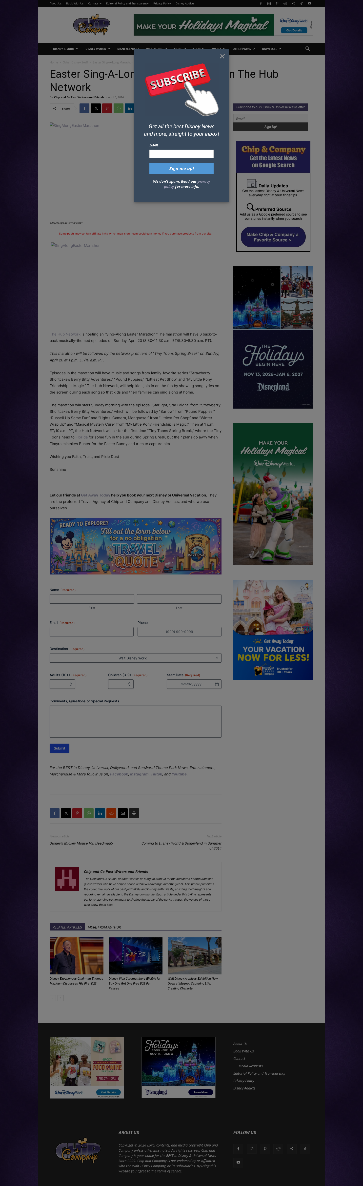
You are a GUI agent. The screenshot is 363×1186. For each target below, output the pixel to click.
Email (154, 145)
